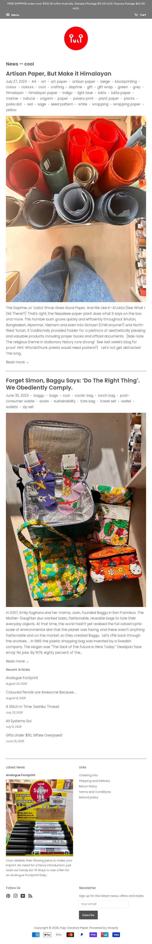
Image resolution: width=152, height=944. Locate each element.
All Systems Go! (19, 721)
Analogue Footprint (22, 677)
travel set (108, 401)
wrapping (100, 104)
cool (42, 87)
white (82, 104)
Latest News (15, 767)
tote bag (87, 401)
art (43, 81)
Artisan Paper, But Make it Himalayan (58, 74)
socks (44, 401)
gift (90, 87)
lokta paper (121, 92)
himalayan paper (43, 92)
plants (129, 98)
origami (46, 98)
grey (136, 87)
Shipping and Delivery (94, 781)
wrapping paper (127, 104)
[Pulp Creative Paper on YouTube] (23, 897)
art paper (59, 81)
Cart (143, 15)
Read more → (17, 362)
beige (105, 81)
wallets (12, 407)
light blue (85, 92)
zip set (28, 407)
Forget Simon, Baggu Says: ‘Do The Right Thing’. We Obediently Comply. (73, 384)
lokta (102, 92)
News (12, 64)
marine (12, 98)
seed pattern (62, 104)
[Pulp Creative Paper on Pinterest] (8, 897)
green (123, 87)
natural (29, 98)
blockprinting (126, 81)
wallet (126, 401)
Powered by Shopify (104, 928)
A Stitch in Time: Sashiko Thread (32, 706)
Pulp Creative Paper (74, 928)
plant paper (109, 98)
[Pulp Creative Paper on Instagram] (15, 897)
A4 (34, 81)
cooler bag (84, 395)
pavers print (83, 98)
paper (63, 98)
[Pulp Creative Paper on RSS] (30, 897)
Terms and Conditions (95, 792)
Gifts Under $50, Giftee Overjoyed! (34, 735)
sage (42, 104)
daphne (75, 87)
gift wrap (105, 87)
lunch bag (106, 395)
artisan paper (83, 81)
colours (27, 87)
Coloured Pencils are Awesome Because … (41, 692)
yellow (11, 110)
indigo (67, 92)
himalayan (15, 92)
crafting (57, 87)
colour (11, 87)
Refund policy (88, 797)
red (30, 104)
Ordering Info (88, 775)
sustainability (64, 401)
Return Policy (88, 786)
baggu (38, 395)
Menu (15, 15)
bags (53, 395)
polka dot (14, 104)
